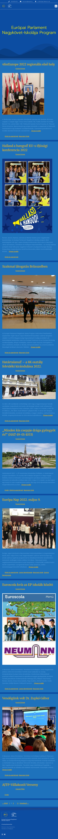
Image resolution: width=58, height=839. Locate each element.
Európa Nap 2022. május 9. (21, 500)
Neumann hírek (24, 136)
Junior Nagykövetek (25, 572)
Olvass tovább (36, 131)
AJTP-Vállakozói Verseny (20, 785)
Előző (5, 803)
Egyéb (7, 490)
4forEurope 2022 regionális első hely (28, 64)
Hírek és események (11, 136)
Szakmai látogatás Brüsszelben (25, 266)
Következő (24, 803)
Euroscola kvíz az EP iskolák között (27, 585)
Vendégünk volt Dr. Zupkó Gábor (25, 698)
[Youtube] (5, 834)
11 (18, 803)
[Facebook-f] (2, 834)
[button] (56, 6)
